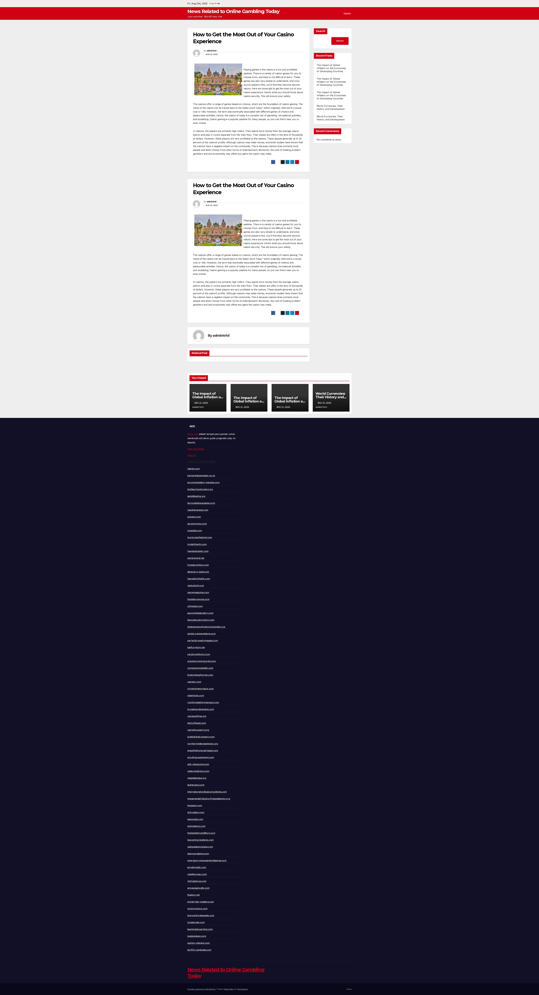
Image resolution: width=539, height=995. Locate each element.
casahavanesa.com (197, 510)
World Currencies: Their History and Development (330, 397)
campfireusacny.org (198, 729)
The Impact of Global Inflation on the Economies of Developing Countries (331, 68)
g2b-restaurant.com (198, 764)
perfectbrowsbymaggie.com (202, 640)
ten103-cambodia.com (199, 949)
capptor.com (194, 681)
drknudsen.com (195, 812)
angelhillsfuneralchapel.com (202, 750)
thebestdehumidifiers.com (201, 833)
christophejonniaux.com (200, 688)
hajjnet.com (193, 468)
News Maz (228, 989)
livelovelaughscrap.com (200, 674)
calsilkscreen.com (197, 874)
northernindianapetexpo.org (202, 743)
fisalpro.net (193, 894)
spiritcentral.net (195, 558)
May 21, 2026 (201, 403)
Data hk (191, 455)
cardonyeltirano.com (198, 654)
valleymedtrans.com (198, 771)
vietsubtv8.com (195, 585)
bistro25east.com (196, 723)
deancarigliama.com (198, 853)
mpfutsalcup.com (196, 881)
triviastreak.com (196, 922)
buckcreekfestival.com (199, 537)
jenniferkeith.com (196, 867)
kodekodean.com (196, 936)
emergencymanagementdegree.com (206, 860)
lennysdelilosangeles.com (201, 503)
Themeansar (242, 989)
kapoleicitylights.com (198, 578)
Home (347, 13)
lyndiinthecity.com (197, 544)
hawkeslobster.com (197, 551)
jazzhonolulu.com (197, 523)
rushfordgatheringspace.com (203, 702)
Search (320, 31)
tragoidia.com (194, 530)
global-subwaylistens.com (201, 633)
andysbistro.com (196, 826)
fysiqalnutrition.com (198, 565)
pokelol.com (194, 516)
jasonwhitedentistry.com (200, 613)
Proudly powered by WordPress (201, 989)
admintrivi (211, 50)
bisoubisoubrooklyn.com (200, 619)
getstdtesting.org (196, 496)
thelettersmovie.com (198, 599)
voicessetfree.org (196, 716)
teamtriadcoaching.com (200, 929)
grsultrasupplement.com (200, 757)
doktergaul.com (195, 784)
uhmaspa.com (195, 606)
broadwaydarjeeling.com (200, 709)
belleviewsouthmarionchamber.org (206, 626)
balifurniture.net (196, 647)
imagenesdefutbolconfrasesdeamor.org (208, 798)
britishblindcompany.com (201, 736)
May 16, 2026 (325, 403)
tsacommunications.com (200, 839)
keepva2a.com (195, 819)
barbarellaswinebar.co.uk (201, 475)
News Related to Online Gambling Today (233, 11)
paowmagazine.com (198, 592)
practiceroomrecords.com (201, 661)
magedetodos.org (196, 778)
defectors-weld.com (198, 571)
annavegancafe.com (198, 888)
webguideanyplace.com (200, 846)
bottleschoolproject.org (200, 489)
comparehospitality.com (200, 668)
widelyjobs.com (195, 695)
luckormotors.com (197, 908)
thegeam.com (194, 805)
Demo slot (192, 434)
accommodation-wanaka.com (203, 482)
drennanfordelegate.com (200, 915)
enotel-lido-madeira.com (200, 901)
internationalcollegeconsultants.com (207, 791)
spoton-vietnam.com (198, 943)
